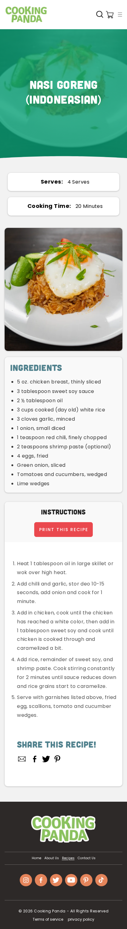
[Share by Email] (22, 759)
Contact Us (87, 858)
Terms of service (48, 919)
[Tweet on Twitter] (46, 759)
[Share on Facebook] (35, 759)
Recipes (68, 858)
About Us (51, 858)
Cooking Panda (50, 911)
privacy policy (81, 919)
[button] (120, 14)
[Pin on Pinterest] (57, 759)
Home (36, 858)
